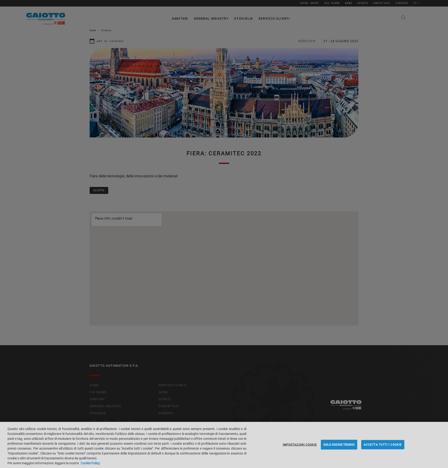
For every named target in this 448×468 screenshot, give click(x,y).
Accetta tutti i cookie (383, 444)
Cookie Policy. (91, 463)
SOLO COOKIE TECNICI (339, 444)
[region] (224, 445)
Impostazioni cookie (300, 444)
